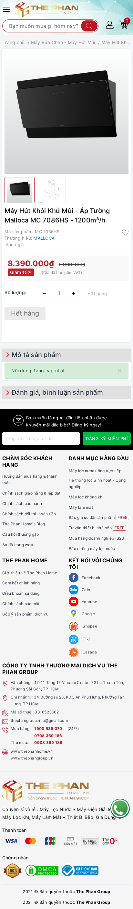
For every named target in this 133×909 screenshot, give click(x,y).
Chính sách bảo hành (22, 503)
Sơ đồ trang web (17, 544)
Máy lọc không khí (86, 497)
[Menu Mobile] (7, 8)
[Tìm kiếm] (89, 25)
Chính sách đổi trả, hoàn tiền (29, 513)
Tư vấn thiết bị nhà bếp (96, 527)
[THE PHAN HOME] (46, 9)
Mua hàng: (20, 728)
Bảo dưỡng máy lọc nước (92, 548)
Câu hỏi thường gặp (20, 534)
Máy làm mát (81, 507)
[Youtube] (73, 601)
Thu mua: (19, 742)
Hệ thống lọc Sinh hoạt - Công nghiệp (97, 483)
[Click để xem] (66, 111)
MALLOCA (44, 238)
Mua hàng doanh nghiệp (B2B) (97, 538)
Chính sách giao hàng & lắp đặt (31, 493)
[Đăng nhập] (110, 24)
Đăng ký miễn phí (107, 438)
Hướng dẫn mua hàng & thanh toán (30, 479)
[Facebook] (73, 577)
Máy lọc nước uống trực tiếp (95, 470)
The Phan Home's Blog (23, 523)
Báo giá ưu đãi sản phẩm (98, 517)
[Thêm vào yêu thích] (125, 232)
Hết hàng (25, 313)
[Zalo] (73, 589)
